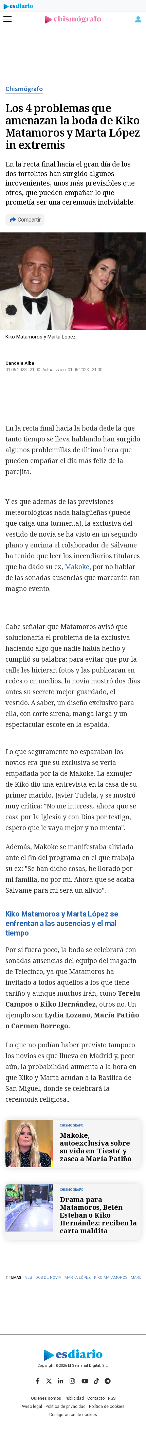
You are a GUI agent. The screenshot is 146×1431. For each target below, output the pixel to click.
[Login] (138, 19)
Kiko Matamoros (110, 1277)
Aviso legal (31, 1406)
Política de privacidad (65, 1406)
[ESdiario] (18, 7)
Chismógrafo (24, 89)
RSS (111, 1398)
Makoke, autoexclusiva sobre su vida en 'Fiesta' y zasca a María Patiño (95, 1147)
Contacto (96, 1398)
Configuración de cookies (73, 1414)
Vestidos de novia (43, 1277)
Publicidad (74, 1398)
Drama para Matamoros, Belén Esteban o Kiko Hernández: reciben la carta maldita (98, 1215)
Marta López (78, 1277)
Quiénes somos (46, 1398)
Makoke (77, 566)
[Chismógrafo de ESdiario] (73, 19)
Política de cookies (107, 1406)
